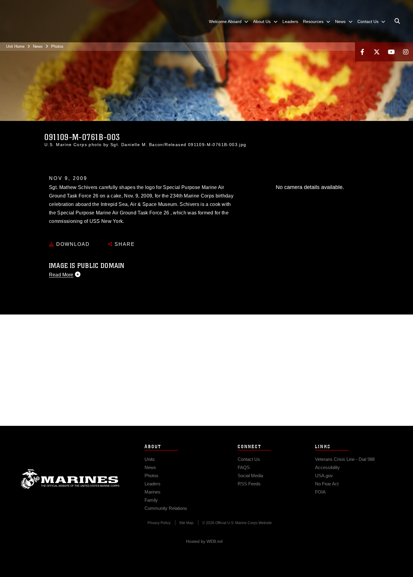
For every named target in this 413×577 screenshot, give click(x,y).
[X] (376, 51)
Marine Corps (70, 479)
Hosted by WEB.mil (204, 541)
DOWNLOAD (72, 244)
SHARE (124, 244)
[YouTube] (391, 51)
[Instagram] (405, 51)
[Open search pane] (397, 21)
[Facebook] (362, 51)
